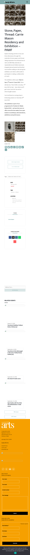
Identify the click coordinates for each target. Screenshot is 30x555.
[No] (28, 550)
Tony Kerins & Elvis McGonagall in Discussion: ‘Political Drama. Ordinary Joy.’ (15, 352)
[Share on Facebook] (10, 237)
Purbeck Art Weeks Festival (14, 176)
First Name (4, 531)
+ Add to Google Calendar (15, 162)
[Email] (14, 241)
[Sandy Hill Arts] (9, 2)
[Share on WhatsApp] (19, 237)
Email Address (5, 525)
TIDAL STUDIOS (9, 439)
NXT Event (13, 417)
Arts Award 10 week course (14, 379)
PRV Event (16, 412)
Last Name (4, 536)
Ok (15, 552)
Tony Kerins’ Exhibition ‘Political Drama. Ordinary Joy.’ (15, 326)
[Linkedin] (16, 237)
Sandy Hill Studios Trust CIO (7, 434)
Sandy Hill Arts (5, 431)
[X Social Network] (13, 237)
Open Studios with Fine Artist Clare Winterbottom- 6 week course (15, 404)
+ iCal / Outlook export (15, 166)
